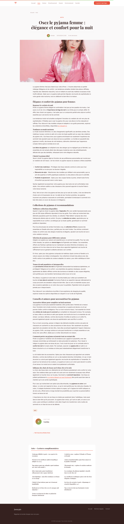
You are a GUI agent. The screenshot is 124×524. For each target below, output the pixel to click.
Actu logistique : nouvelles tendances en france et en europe (46, 477)
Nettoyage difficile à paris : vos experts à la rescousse (44, 455)
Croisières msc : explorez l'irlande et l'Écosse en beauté (77, 455)
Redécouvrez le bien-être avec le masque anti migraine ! (45, 489)
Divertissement (52, 3)
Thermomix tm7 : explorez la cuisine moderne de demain (78, 466)
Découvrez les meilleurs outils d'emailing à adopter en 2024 (45, 460)
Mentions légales (99, 509)
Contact (108, 509)
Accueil (33, 3)
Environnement (69, 3)
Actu (39, 3)
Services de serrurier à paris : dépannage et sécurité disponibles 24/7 (77, 483)
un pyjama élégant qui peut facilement (59, 377)
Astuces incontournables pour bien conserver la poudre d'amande (77, 460)
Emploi (61, 3)
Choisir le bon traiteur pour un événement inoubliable (44, 483)
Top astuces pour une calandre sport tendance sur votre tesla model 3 (45, 466)
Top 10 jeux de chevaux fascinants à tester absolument (76, 489)
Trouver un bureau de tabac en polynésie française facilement (44, 494)
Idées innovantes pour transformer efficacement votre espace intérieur (42, 472)
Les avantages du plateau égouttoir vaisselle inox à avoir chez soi (77, 472)
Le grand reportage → (102, 3)
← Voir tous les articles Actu (41, 433)
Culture (44, 3)
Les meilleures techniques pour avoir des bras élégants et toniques (78, 477)
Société (77, 3)
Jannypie (17, 509)
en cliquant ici (62, 126)
